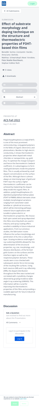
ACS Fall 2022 (11, 120)
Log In (19, 339)
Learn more (23, 399)
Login (32, 4)
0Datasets (20, 103)
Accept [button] (15, 404)
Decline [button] (24, 404)
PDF (20, 91)
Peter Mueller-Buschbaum (12, 60)
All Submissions (12, 11)
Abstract (19, 97)
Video (20, 85)
